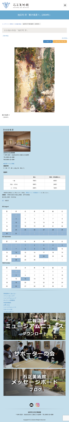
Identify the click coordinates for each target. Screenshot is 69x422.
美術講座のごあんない (10, 293)
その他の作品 (17, 24)
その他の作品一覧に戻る (60, 41)
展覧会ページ (29, 192)
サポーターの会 (8, 309)
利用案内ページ (37, 192)
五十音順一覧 (47, 41)
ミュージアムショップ (10, 298)
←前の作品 (5, 35)
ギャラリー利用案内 (9, 300)
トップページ (5, 24)
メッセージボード (9, 311)
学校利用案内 (7, 302)
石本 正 (11, 24)
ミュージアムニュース (10, 307)
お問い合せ (7, 305)
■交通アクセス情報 (9, 163)
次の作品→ (65, 38)
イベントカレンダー (9, 296)
